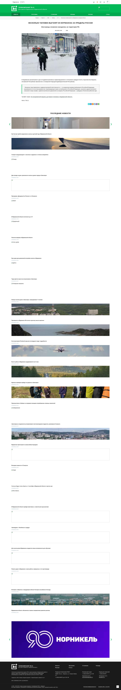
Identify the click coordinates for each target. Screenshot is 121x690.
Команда (72, 14)
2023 (48, 17)
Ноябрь (53, 17)
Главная (37, 17)
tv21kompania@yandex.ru (87, 677)
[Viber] (96, 104)
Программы (34, 14)
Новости (16, 14)
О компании (54, 14)
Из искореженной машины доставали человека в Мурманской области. (51, 97)
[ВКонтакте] (91, 104)
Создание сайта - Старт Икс (104, 686)
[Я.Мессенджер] (89, 104)
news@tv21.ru (102, 677)
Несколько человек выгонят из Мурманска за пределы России (73, 17)
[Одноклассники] (92, 104)
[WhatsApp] (98, 104)
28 (57, 17)
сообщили (79, 90)
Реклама (90, 14)
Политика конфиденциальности (89, 686)
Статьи (108, 14)
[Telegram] (94, 104)
